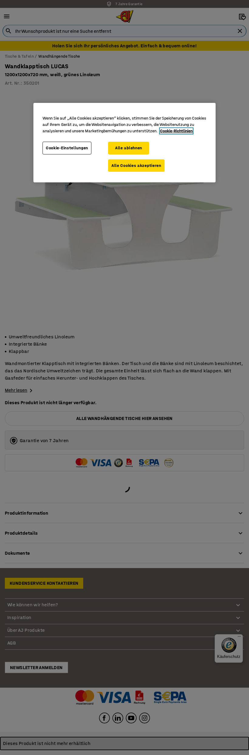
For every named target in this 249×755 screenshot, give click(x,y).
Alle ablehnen (128, 148)
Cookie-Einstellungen (67, 148)
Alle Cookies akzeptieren (136, 165)
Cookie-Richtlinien (176, 131)
